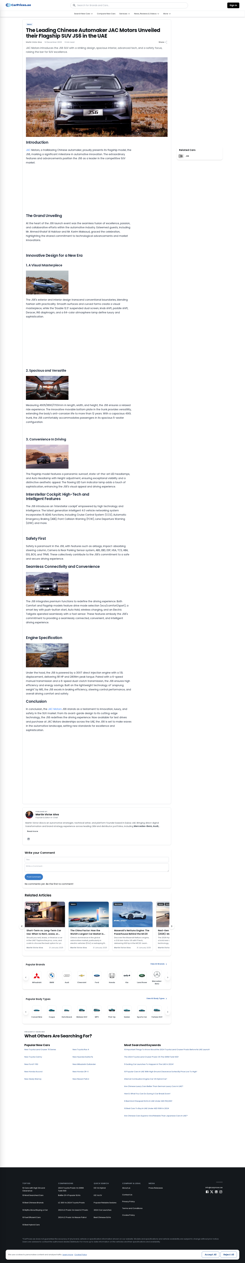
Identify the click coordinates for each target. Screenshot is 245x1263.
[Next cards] (172, 926)
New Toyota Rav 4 (81, 1049)
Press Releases (156, 1188)
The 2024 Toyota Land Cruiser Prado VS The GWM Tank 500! (151, 1057)
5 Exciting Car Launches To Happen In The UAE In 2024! (149, 1064)
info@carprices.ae (214, 1187)
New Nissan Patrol (81, 1079)
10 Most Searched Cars (32, 1195)
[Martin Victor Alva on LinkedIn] (28, 839)
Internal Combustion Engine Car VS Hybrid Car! (145, 1079)
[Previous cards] (22, 926)
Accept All (210, 1254)
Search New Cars (82, 13)
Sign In (233, 5)
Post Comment (34, 876)
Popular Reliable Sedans (105, 1202)
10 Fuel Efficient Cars (31, 1217)
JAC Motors (55, 709)
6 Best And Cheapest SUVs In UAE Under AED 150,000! (148, 1101)
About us (126, 1188)
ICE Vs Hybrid (100, 1188)
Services (123, 13)
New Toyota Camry (33, 1057)
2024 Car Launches (102, 1210)
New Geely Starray (32, 1079)
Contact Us (127, 1194)
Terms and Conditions (132, 1208)
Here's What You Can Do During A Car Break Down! (147, 1093)
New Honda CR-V (81, 1071)
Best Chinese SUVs (102, 1217)
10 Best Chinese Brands (33, 1202)
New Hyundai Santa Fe (83, 1057)
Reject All (228, 1254)
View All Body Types (155, 998)
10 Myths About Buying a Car (35, 1210)
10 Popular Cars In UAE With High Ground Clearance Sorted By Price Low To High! (160, 1071)
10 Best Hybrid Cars (31, 1224)
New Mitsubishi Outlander (84, 1064)
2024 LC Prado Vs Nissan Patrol (72, 1217)
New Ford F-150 (31, 1064)
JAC (28, 150)
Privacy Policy (128, 1201)
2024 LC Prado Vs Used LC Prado (73, 1210)
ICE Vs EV (98, 1195)
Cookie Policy (128, 1215)
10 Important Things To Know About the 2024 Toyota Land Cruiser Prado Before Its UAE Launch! (167, 1049)
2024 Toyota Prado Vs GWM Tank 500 (71, 1189)
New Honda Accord (33, 1071)
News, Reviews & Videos (145, 13)
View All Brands (157, 964)
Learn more (68, 1254)
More (165, 13)
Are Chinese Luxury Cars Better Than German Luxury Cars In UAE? (153, 1086)
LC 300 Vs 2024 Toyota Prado (71, 1202)
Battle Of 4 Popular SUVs (69, 1195)
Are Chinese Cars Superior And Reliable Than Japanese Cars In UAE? (156, 1115)
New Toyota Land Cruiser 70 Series (40, 1049)
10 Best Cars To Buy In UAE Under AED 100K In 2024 (146, 1108)
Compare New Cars (106, 13)
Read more (32, 831)
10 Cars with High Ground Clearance (33, 1189)
